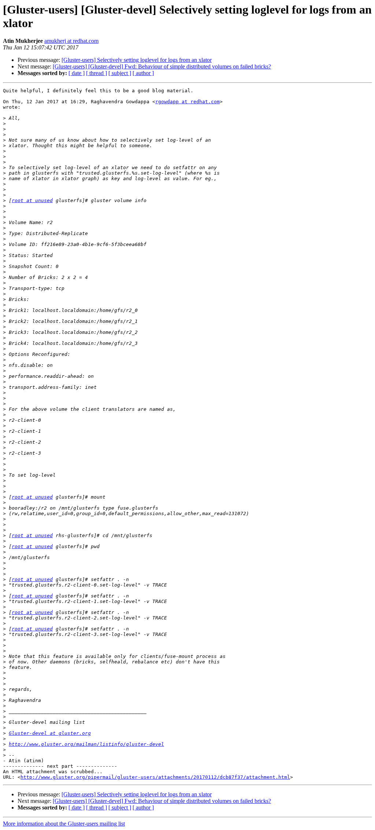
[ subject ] (119, 73)
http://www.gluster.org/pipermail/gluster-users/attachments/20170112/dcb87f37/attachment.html (155, 777)
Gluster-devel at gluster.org (50, 733)
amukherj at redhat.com (71, 41)
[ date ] (76, 73)
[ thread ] (96, 73)
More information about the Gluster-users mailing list (64, 823)
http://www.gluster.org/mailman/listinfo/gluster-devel (86, 744)
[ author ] (143, 73)
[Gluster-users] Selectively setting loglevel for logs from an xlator (137, 60)
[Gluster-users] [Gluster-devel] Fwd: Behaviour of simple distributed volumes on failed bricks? (162, 66)
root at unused (32, 200)
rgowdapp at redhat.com (187, 101)
